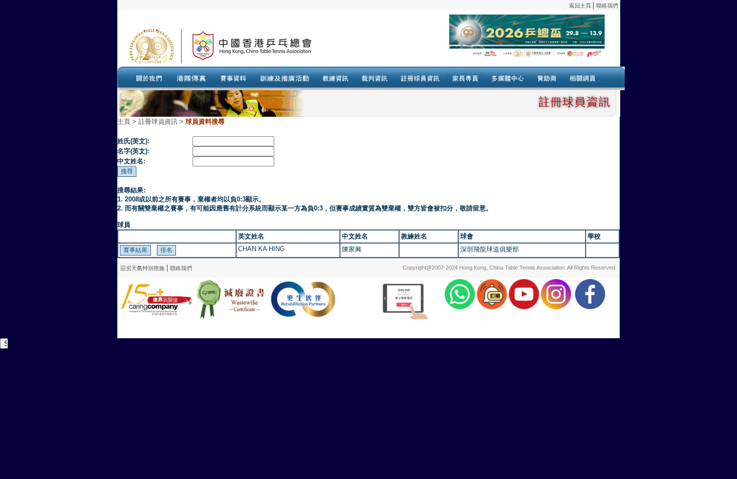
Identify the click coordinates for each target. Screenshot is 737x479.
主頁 (123, 121)
